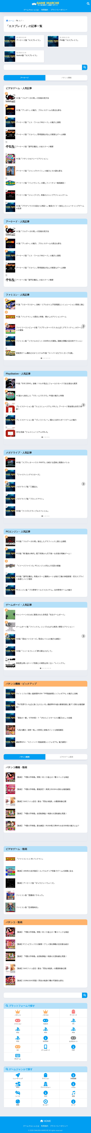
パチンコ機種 (66, 78)
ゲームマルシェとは (31, 10)
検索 (84, 67)
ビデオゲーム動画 (66, 757)
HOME (47, 1121)
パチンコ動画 (25, 757)
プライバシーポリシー (59, 10)
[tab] (41, 358)
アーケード (24, 78)
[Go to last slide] (8, 326)
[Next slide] (83, 326)
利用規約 (44, 10)
